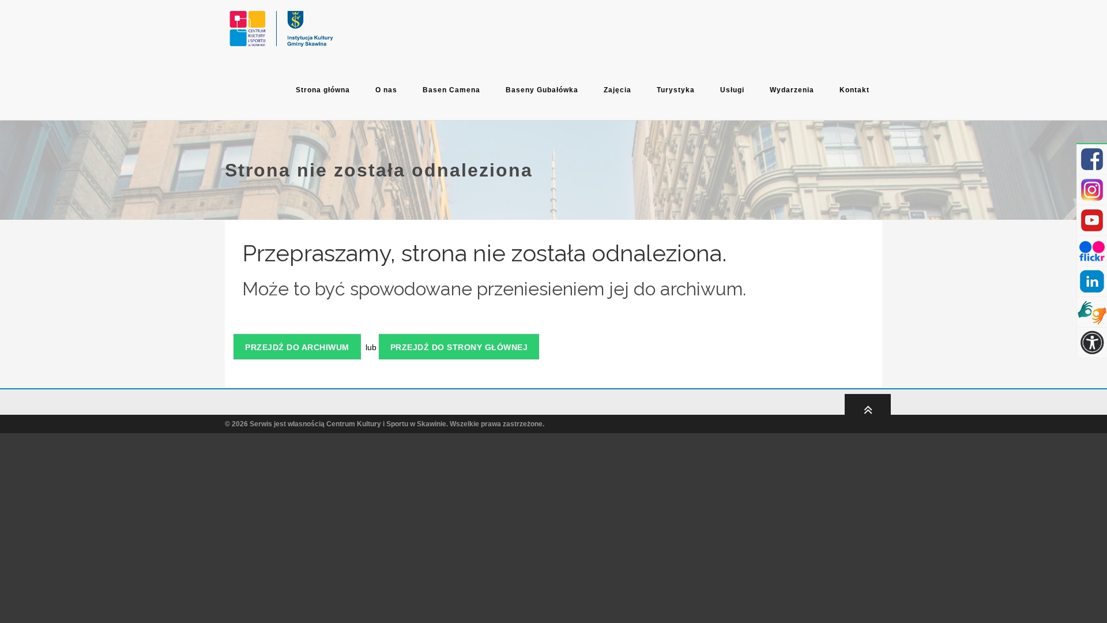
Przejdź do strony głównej (459, 347)
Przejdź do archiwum (297, 347)
